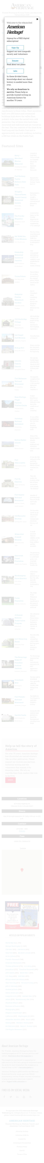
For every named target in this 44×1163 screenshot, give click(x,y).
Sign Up (15, 47)
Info (15, 71)
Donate (15, 60)
